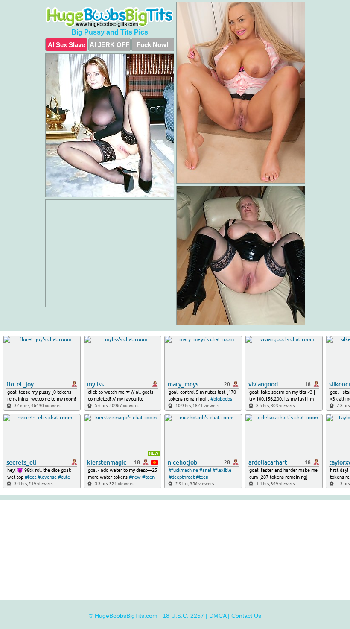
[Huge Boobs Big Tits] (109, 17)
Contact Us (246, 615)
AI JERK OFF (109, 44)
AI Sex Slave (66, 44)
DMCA (217, 615)
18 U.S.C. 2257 (183, 615)
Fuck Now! (153, 44)
